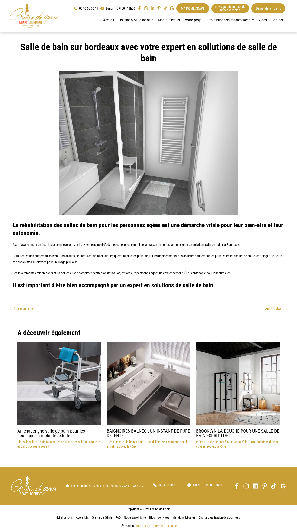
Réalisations (65, 517)
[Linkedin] (255, 486)
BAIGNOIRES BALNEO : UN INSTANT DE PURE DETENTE (148, 433)
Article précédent (23, 308)
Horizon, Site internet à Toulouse (157, 526)
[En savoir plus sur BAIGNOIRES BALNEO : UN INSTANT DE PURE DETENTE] (148, 383)
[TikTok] (274, 486)
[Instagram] (246, 486)
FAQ (118, 517)
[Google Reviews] (283, 486)
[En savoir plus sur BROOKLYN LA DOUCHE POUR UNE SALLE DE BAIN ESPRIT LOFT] (238, 383)
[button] (86, 8)
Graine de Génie (102, 517)
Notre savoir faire (135, 517)
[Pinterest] (265, 486)
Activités (163, 517)
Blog (152, 517)
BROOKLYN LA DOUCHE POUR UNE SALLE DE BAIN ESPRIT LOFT (237, 433)
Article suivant (276, 308)
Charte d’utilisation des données (219, 517)
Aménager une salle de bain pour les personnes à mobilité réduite (51, 433)
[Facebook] (237, 486)
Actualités (82, 517)
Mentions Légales (183, 517)
